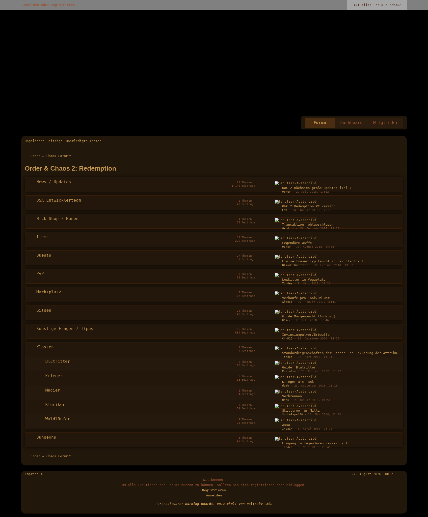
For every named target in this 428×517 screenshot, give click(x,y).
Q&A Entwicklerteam (58, 200)
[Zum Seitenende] (401, 141)
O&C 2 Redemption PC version (309, 206)
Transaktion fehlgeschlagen (308, 224)
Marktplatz (48, 292)
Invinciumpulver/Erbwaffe (306, 334)
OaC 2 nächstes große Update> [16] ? (316, 188)
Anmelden (214, 495)
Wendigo (288, 228)
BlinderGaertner (295, 265)
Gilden (43, 310)
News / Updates (53, 182)
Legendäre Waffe (297, 243)
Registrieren (214, 490)
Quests (43, 255)
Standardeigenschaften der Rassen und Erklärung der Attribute (341, 353)
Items (42, 237)
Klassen (45, 347)
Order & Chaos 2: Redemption (70, 168)
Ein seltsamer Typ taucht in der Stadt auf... (325, 261)
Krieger (54, 376)
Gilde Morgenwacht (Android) (309, 316)
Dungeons (46, 437)
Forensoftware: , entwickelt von (214, 504)
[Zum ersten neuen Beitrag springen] (295, 183)
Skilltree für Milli (301, 410)
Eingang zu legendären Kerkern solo (315, 443)
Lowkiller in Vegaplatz (304, 279)
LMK (284, 210)
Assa (286, 425)
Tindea (287, 283)
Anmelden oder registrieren (49, 5)
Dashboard (351, 123)
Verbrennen (292, 396)
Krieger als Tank (298, 382)
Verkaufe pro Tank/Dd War (306, 298)
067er (286, 191)
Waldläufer (57, 419)
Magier (52, 390)
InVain (287, 428)
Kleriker (55, 404)
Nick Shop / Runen (57, 218)
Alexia (287, 302)
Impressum (34, 474)
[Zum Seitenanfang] (401, 474)
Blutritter (57, 361)
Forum (320, 123)
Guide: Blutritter (299, 367)
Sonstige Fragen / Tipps (64, 329)
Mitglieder (385, 123)
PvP (40, 274)
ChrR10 (287, 338)
